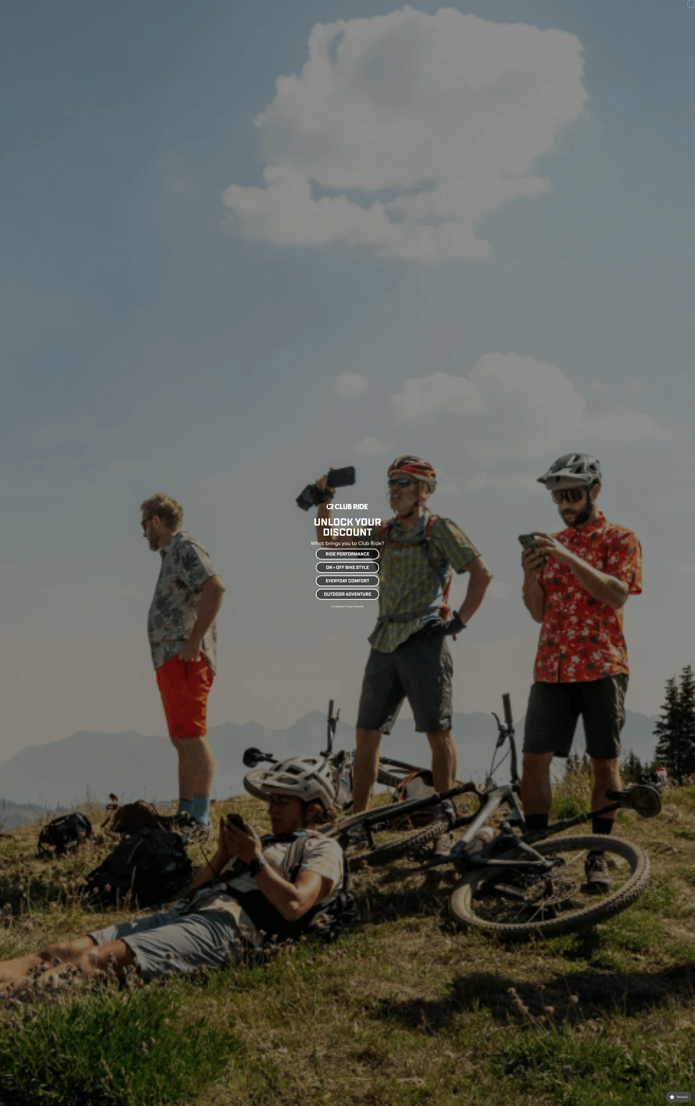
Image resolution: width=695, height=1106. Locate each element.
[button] (347, 553)
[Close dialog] (691, 3)
